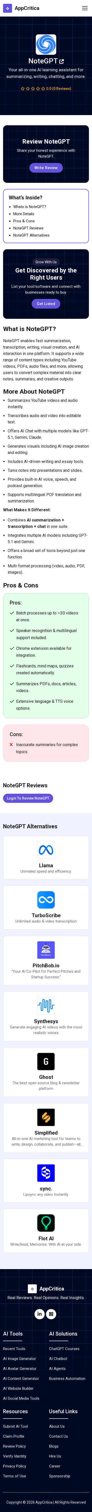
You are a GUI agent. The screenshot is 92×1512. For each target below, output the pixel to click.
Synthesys (46, 1021)
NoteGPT (43, 61)
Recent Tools (14, 1348)
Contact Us (58, 1436)
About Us (57, 1426)
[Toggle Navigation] (85, 8)
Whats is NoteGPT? (29, 206)
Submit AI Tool (15, 1426)
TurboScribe (46, 915)
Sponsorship (59, 1476)
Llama (46, 865)
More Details (23, 214)
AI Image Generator (19, 1358)
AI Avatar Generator (20, 1368)
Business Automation (67, 1378)
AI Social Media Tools (21, 1398)
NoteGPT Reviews (28, 228)
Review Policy (14, 1446)
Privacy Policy (14, 1466)
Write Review (46, 168)
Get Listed (46, 303)
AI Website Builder (18, 1388)
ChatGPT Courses (64, 1348)
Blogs (54, 1446)
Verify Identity (14, 1456)
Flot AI (46, 1238)
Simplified (46, 1133)
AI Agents (57, 1368)
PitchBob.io (46, 966)
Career (54, 1466)
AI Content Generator (21, 1378)
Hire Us (55, 1456)
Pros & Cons (24, 221)
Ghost (46, 1077)
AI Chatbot (58, 1358)
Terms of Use (14, 1476)
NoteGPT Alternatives (31, 235)
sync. (46, 1189)
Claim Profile (13, 1436)
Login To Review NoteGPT (28, 798)
